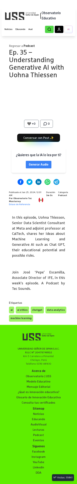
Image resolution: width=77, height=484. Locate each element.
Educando (20, 29)
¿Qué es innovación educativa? (38, 392)
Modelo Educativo (38, 381)
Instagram (39, 456)
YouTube (38, 462)
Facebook (38, 451)
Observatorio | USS (38, 376)
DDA (38, 472)
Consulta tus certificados (38, 402)
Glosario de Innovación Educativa (38, 397)
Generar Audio (38, 164)
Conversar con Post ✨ (38, 137)
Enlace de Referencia (19, 204)
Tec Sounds (21, 289)
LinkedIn (38, 467)
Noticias (8, 29)
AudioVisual (39, 424)
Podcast (38, 435)
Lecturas (38, 429)
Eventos (38, 440)
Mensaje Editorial (38, 386)
